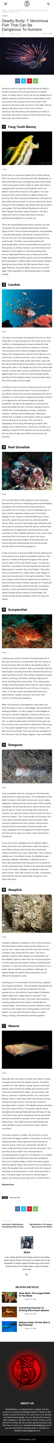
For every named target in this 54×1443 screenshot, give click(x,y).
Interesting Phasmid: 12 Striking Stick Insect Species (34, 1309)
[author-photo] (27, 1249)
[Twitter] (23, 80)
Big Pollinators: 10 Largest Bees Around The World (41, 1225)
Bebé (6, 34)
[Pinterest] (29, 80)
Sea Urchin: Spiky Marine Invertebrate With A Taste (13, 1225)
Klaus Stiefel (11, 787)
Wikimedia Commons (14, 332)
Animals (11, 10)
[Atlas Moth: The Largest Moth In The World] (9, 1297)
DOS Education (12, 169)
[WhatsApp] (35, 80)
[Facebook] (17, 80)
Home (4, 10)
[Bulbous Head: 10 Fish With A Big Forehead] (9, 1327)
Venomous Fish (15, 1197)
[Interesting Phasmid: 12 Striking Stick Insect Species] (9, 1312)
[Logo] (27, 1395)
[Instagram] (26, 1275)
